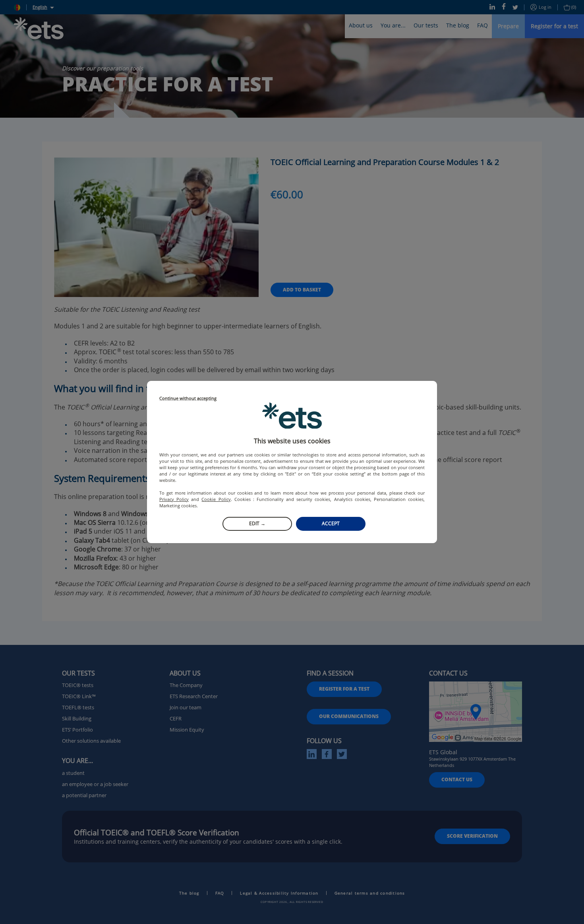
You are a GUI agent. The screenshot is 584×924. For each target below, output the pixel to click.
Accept (331, 523)
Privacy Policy (174, 499)
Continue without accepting (188, 398)
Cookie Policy (215, 499)
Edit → (257, 523)
